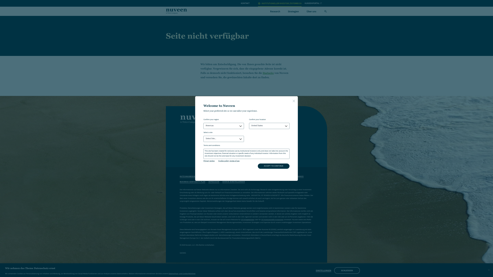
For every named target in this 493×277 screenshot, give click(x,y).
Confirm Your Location (257, 120)
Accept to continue (273, 166)
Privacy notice (209, 161)
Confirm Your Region (211, 120)
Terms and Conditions (211, 146)
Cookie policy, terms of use (229, 161)
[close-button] (294, 101)
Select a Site (207, 133)
